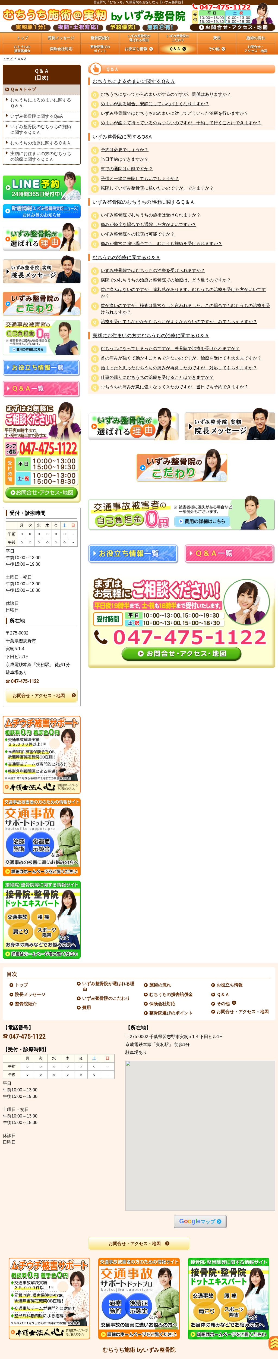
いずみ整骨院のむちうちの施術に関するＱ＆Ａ (144, 202)
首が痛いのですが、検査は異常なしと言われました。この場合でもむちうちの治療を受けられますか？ (185, 308)
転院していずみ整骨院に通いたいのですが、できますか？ (157, 188)
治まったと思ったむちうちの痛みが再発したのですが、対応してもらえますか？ (179, 368)
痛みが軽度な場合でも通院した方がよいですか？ (148, 224)
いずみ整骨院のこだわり (106, 998)
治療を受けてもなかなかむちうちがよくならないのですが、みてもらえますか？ (179, 321)
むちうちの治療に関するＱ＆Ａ (126, 257)
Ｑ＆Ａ (223, 994)
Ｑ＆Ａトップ (23, 89)
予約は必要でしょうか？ (125, 150)
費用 (87, 1007)
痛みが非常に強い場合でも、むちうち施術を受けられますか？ (161, 243)
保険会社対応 (162, 1003)
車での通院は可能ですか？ (127, 169)
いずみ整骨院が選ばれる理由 (108, 986)
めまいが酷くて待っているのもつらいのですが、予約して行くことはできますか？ (181, 123)
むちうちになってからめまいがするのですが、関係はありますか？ (166, 94)
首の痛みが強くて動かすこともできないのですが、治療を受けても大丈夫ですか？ (181, 358)
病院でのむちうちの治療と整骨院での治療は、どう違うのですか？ (166, 280)
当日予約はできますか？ (125, 159)
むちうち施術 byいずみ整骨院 (139, 1349)
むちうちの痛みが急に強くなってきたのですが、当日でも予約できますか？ (174, 387)
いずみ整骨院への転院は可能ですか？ (138, 234)
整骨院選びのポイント (171, 1013)
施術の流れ (160, 985)
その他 (223, 1003)
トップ (22, 38)
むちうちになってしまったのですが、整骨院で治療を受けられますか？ (170, 348)
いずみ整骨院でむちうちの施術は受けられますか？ (151, 215)
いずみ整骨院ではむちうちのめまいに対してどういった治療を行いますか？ (174, 113)
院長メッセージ (30, 994)
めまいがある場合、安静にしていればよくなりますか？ (155, 104)
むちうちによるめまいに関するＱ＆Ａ (134, 81)
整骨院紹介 (26, 1003)
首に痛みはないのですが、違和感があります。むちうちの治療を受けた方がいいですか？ (183, 292)
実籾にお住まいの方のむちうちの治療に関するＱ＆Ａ (151, 335)
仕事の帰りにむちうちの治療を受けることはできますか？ (157, 377)
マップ (197, 1221)
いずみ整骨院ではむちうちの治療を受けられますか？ (153, 270)
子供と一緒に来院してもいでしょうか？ (140, 178)
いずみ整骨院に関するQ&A (122, 137)
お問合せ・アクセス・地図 (39, 695)
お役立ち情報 (230, 985)
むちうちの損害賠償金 (171, 994)
